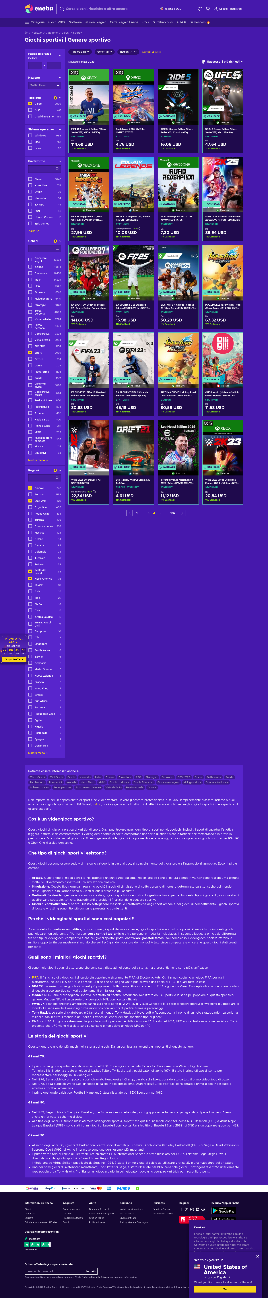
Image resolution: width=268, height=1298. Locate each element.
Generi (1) (103, 52)
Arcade (71, 782)
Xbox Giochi (37, 777)
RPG (138, 777)
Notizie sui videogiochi (131, 1209)
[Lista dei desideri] (200, 9)
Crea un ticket (96, 1218)
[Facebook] (181, 1209)
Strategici (151, 777)
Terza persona (62, 787)
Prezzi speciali (127, 1214)
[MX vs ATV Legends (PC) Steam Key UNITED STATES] (133, 180)
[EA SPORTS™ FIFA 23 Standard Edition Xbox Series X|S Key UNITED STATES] (133, 356)
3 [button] (148, 513)
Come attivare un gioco (101, 1214)
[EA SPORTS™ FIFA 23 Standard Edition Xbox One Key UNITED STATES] (89, 356)
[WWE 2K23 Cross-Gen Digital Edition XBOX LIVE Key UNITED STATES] (223, 443)
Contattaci (30, 1214)
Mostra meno (36, 460)
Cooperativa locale (217, 782)
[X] (187, 1209)
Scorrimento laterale (88, 787)
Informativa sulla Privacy (187, 1287)
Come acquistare (72, 1209)
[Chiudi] (258, 1256)
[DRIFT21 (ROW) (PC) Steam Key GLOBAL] (133, 443)
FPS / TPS (184, 777)
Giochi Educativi (143, 782)
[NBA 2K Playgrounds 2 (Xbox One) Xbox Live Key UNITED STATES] (89, 180)
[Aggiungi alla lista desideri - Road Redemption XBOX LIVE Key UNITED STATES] (192, 163)
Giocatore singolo (168, 782)
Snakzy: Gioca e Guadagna (134, 1222)
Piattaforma (214, 777)
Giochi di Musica (119, 782)
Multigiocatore (192, 782)
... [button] (142, 513)
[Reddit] (203, 1209)
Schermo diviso (39, 787)
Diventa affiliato (128, 1218)
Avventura (125, 777)
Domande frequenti (99, 1209)
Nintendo (85, 777)
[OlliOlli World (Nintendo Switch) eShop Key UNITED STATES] (223, 356)
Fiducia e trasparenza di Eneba (41, 1222)
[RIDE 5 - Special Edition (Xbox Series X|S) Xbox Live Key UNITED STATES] (178, 92)
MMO (102, 782)
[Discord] (197, 1209)
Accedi (223, 9)
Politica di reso (97, 1222)
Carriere (29, 1218)
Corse (198, 777)
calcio (97, 804)
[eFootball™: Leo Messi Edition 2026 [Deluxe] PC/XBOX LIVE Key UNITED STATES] (178, 443)
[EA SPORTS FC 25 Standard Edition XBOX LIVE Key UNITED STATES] (133, 268)
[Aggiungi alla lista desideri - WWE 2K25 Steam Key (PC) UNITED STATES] (103, 426)
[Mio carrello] (208, 9)
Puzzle (229, 777)
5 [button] (159, 513)
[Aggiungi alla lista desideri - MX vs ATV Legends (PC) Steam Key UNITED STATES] (147, 163)
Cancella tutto (152, 51)
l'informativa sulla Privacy (95, 1277)
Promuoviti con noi (164, 1214)
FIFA (35, 977)
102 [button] (173, 513)
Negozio (37, 33)
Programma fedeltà (73, 1218)
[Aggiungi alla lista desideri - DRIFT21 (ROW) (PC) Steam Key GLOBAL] (147, 426)
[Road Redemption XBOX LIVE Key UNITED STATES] (178, 180)
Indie (98, 777)
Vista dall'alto (113, 787)
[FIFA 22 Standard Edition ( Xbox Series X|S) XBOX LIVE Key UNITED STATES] (89, 92)
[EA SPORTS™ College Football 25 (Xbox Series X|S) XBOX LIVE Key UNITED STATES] (178, 268)
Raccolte (67, 1214)
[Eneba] (39, 8)
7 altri (32, 231)
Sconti (66, 1222)
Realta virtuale (134, 787)
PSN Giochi (56, 777)
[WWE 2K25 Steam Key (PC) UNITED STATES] (89, 443)
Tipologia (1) (78, 52)
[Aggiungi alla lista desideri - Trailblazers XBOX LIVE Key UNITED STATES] (147, 75)
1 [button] (137, 513)
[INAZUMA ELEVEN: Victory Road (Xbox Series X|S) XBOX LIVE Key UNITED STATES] (223, 268)
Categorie (52, 33)
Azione (110, 777)
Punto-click (56, 782)
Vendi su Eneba (162, 1209)
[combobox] (107, 9)
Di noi (28, 1209)
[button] (130, 513)
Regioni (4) (126, 52)
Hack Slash (87, 782)
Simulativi (167, 777)
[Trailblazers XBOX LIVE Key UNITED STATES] (133, 92)
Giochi (65, 33)
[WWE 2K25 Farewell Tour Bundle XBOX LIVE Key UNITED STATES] (223, 180)
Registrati (236, 9)
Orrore (152, 787)
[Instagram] (192, 1209)
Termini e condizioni (162, 1287)
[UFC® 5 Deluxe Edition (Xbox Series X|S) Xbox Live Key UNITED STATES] (223, 92)
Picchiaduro (37, 782)
